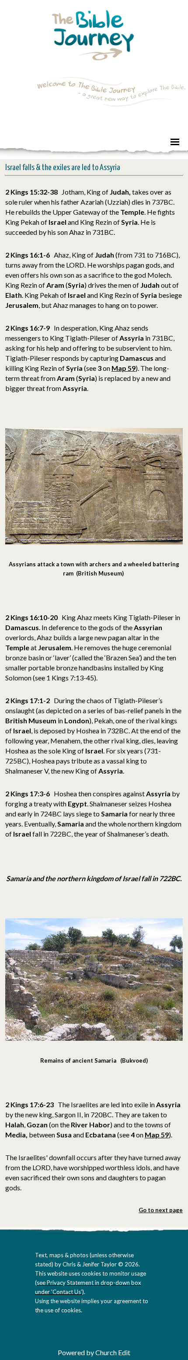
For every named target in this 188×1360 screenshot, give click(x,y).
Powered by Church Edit (94, 1352)
